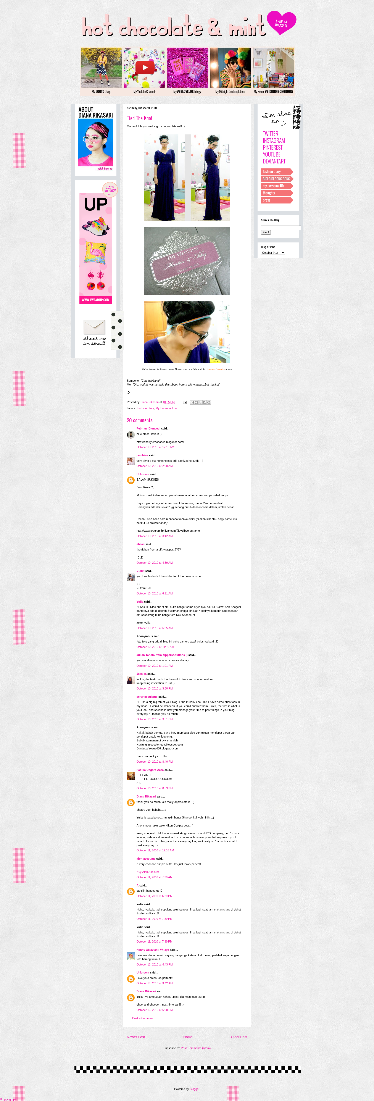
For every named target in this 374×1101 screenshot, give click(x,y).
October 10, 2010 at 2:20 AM (155, 466)
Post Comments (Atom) (196, 1048)
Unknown (143, 474)
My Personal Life (166, 408)
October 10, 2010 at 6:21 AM (155, 593)
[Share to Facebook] (204, 402)
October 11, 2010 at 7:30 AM (154, 877)
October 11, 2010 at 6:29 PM (154, 896)
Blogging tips (8, 1099)
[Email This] (192, 402)
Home (188, 1037)
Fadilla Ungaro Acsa (150, 770)
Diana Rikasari (146, 796)
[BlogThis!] (196, 402)
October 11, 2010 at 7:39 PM (154, 918)
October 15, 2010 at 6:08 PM (155, 1010)
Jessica (142, 673)
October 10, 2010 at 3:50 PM (155, 688)
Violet (140, 571)
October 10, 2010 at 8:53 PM (155, 788)
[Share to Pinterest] (208, 402)
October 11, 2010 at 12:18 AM (155, 850)
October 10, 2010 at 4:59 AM (155, 562)
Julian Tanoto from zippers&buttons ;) (162, 655)
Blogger (194, 1089)
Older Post (239, 1037)
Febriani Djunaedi (148, 428)
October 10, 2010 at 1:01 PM (155, 665)
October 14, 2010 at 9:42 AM (155, 983)
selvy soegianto (147, 696)
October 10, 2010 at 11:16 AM (155, 647)
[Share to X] (200, 402)
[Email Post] (184, 402)
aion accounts (146, 858)
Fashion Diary (145, 408)
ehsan (141, 544)
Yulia (140, 601)
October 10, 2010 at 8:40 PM (155, 761)
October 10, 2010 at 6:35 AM (155, 628)
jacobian (142, 455)
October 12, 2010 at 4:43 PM (155, 964)
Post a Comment (142, 1018)
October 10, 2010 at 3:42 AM (155, 536)
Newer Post (136, 1037)
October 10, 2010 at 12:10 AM (155, 447)
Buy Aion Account (148, 871)
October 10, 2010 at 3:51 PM (155, 719)
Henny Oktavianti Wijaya (153, 949)
